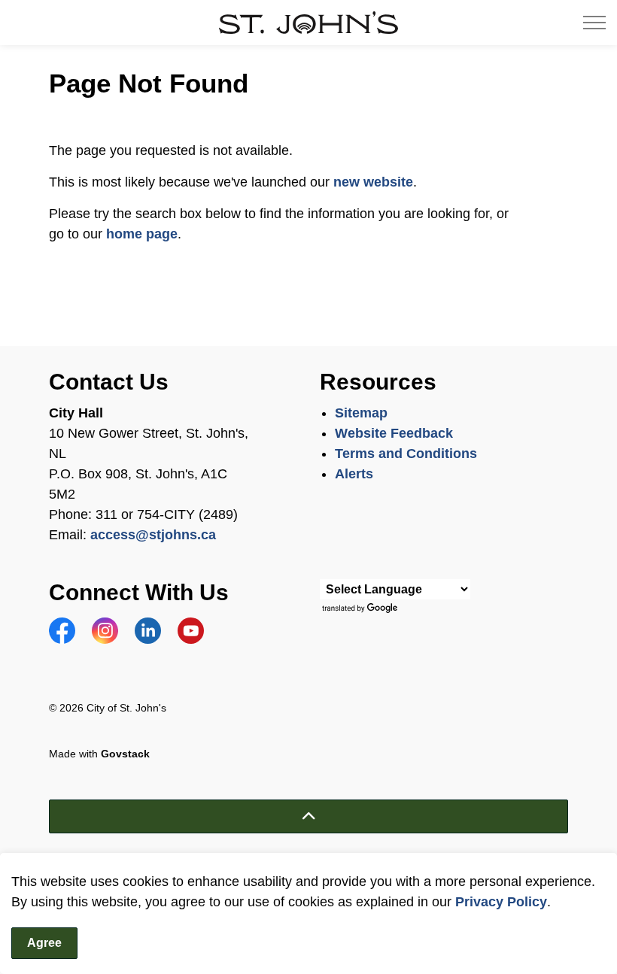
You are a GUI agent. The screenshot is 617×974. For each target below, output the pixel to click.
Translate (362, 608)
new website (373, 182)
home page (142, 233)
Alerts (354, 473)
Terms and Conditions (408, 453)
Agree (44, 942)
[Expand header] (594, 22)
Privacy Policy (501, 901)
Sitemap (361, 412)
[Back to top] (308, 816)
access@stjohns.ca (153, 534)
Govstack (125, 754)
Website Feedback (394, 433)
